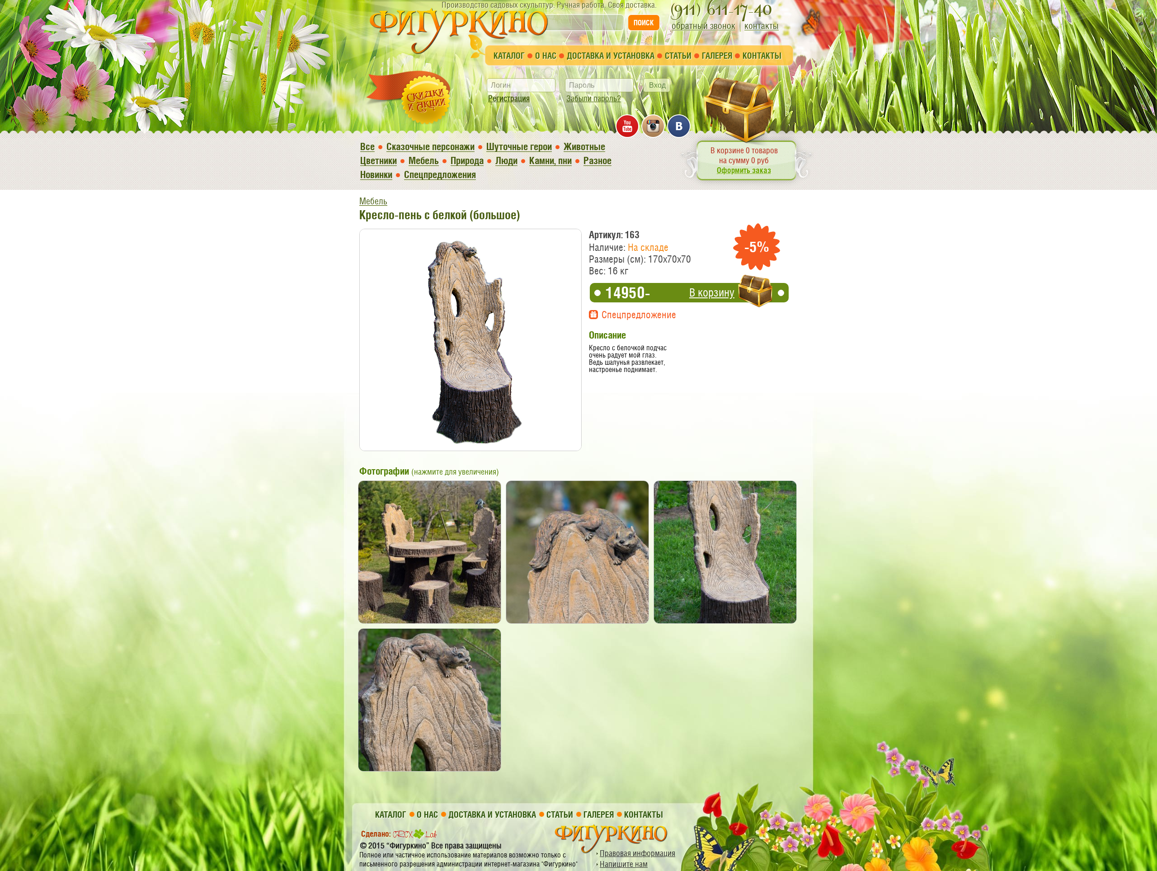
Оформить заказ (744, 170)
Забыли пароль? (593, 98)
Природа (467, 160)
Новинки (376, 174)
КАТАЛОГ (509, 56)
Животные (584, 146)
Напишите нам (624, 864)
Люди (506, 160)
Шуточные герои (519, 146)
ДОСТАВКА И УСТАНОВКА (610, 56)
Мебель (424, 160)
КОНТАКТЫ (762, 56)
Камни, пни (550, 160)
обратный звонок (703, 25)
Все (367, 146)
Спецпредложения (440, 174)
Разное (597, 160)
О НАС (545, 56)
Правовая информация (637, 853)
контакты (761, 25)
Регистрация (509, 98)
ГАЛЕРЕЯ (717, 56)
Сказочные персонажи (430, 146)
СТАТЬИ (678, 56)
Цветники (378, 160)
